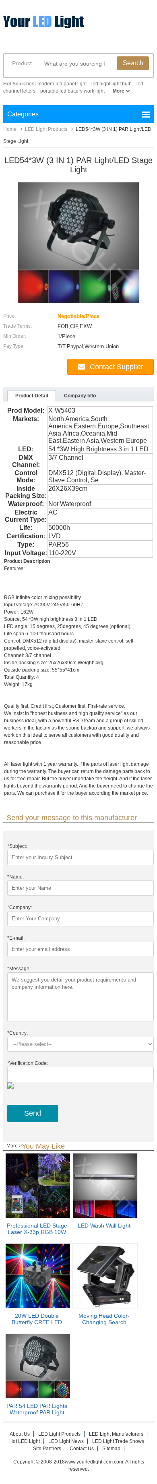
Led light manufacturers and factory (65, 27)
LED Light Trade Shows (118, 1441)
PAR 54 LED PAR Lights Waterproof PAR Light (36, 1409)
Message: (19, 968)
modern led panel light (62, 84)
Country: (17, 1033)
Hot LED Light (24, 1441)
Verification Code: (27, 1063)
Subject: (17, 846)
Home (10, 129)
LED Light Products (46, 129)
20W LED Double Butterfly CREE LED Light (37, 1322)
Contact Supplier (116, 367)
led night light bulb (111, 84)
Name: (15, 877)
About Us (20, 1434)
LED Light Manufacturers (116, 1434)
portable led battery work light (72, 91)
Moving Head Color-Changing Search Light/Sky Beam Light (104, 1322)
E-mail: (16, 938)
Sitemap (111, 1448)
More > (14, 1146)
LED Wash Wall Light (104, 1225)
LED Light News (66, 1441)
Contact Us (82, 1448)
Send (32, 1113)
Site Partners (47, 1448)
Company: (19, 907)
